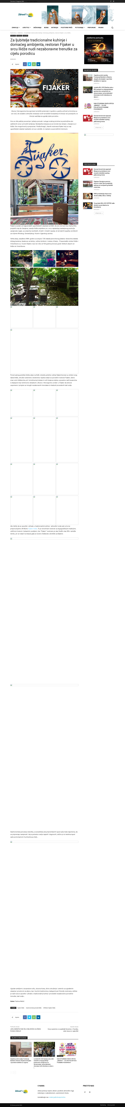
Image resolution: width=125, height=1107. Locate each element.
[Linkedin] (38, 64)
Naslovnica (13, 33)
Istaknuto (20, 33)
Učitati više (98, 127)
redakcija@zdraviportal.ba (57, 1097)
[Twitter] (29, 64)
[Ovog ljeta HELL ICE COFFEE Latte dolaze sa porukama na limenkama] (87, 205)
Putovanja (19, 35)
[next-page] (14, 1072)
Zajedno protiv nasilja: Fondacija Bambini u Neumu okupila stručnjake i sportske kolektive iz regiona (20, 1060)
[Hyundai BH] (99, 49)
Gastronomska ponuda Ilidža (33, 1008)
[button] (112, 27)
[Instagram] (113, 1)
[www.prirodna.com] (99, 146)
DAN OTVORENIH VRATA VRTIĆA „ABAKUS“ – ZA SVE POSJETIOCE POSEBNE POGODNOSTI (66, 1060)
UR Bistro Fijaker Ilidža (49, 1008)
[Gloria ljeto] (78, 14)
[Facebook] (111, 1)
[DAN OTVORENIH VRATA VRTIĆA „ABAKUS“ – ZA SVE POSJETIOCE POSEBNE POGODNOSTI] (67, 1049)
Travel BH (25, 35)
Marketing (103, 1105)
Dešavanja (13, 1056)
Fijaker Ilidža (32, 529)
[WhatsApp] (34, 64)
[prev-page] (11, 1072)
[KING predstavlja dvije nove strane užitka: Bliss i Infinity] (87, 196)
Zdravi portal (111, 1105)
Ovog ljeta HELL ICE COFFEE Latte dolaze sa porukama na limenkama (104, 205)
